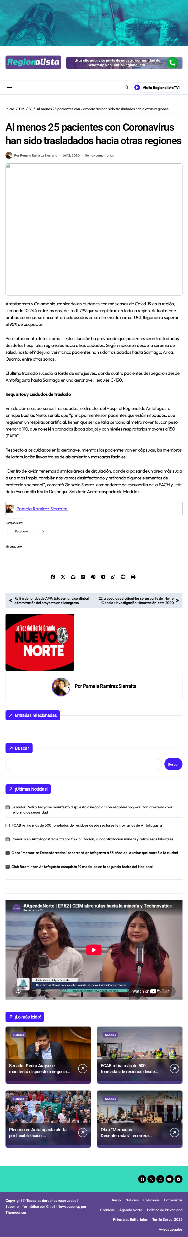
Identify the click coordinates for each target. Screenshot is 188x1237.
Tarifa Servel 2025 (167, 1219)
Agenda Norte (130, 1210)
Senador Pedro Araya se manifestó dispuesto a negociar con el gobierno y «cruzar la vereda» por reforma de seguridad (92, 809)
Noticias (18, 1035)
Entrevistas (173, 1200)
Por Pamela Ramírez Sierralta (35, 155)
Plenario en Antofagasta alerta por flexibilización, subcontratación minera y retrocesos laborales (92, 839)
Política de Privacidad (164, 1210)
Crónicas (107, 1210)
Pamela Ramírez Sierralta (42, 508)
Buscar (22, 748)
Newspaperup (69, 1206)
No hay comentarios (99, 155)
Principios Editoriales (130, 1219)
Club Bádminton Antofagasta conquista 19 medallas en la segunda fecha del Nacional (82, 866)
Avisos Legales (170, 1229)
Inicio (116, 1200)
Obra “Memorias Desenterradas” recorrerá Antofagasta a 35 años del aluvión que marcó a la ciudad (94, 852)
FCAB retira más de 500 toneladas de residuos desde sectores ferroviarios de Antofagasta (86, 825)
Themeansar (16, 1212)
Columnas (151, 1200)
